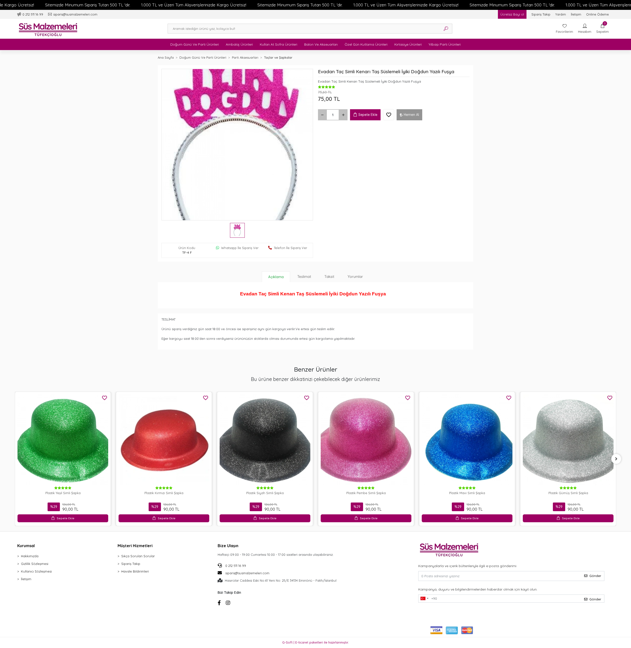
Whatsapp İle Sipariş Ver (240, 248)
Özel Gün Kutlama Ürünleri (366, 44)
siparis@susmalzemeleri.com (247, 573)
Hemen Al (411, 114)
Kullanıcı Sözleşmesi (36, 571)
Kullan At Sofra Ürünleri (278, 44)
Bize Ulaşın (228, 545)
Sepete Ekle (367, 114)
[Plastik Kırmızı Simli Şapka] (164, 439)
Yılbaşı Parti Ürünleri (445, 44)
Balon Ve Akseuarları (321, 44)
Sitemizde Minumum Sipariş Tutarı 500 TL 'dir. (87, 4)
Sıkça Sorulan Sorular (138, 556)
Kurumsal (26, 545)
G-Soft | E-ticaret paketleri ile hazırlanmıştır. (315, 642)
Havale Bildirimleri (135, 571)
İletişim (576, 14)
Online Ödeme (597, 14)
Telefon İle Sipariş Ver (290, 248)
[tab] (276, 276)
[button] (602, 29)
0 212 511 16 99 (235, 566)
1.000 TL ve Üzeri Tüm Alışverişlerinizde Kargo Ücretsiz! (193, 4)
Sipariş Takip (540, 14)
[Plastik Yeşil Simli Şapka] (63, 439)
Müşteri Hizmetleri (135, 545)
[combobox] (424, 599)
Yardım (560, 14)
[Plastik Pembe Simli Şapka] (366, 439)
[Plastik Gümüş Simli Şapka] (568, 439)
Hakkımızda (29, 556)
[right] (616, 458)
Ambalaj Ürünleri (239, 44)
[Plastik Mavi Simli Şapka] (467, 439)
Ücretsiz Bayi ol (512, 14)
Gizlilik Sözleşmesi (34, 564)
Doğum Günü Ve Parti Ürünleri (194, 44)
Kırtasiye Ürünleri (408, 44)
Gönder (595, 576)
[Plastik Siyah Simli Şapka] (265, 439)
